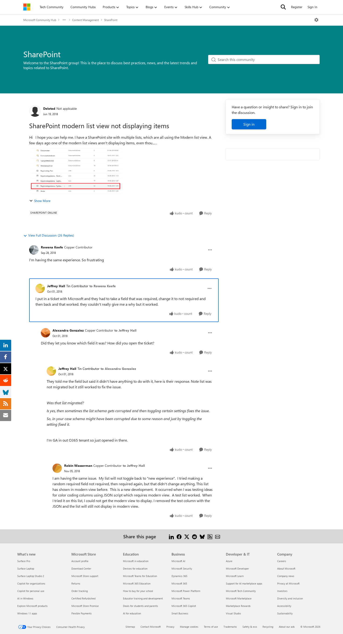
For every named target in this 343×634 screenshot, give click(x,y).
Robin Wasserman (78, 465)
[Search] (283, 7)
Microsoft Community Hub (39, 20)
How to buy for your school (138, 591)
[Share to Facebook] (179, 536)
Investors (282, 591)
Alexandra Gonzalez (68, 330)
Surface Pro (23, 561)
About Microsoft (286, 568)
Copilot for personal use (30, 591)
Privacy (170, 626)
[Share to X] (186, 536)
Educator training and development (143, 598)
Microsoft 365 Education (136, 583)
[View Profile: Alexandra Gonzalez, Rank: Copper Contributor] (45, 332)
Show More (42, 200)
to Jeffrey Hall (125, 330)
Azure (229, 561)
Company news (285, 576)
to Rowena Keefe (102, 286)
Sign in (249, 124)
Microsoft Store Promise (85, 606)
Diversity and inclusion (290, 598)
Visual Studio (233, 613)
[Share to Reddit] (194, 536)
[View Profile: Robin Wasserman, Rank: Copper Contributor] (57, 468)
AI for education (132, 613)
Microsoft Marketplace (239, 598)
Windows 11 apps (27, 613)
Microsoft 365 (179, 583)
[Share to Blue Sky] (202, 536)
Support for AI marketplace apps (244, 583)
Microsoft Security (182, 568)
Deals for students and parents (140, 606)
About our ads (287, 626)
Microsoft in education (135, 561)
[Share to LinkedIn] (171, 536)
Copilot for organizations (31, 583)
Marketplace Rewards (238, 606)
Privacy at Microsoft (288, 583)
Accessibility (284, 606)
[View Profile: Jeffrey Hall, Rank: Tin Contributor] (40, 288)
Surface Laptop (25, 568)
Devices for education (135, 568)
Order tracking (79, 591)
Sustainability (285, 613)
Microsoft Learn (235, 576)
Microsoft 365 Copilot (184, 606)
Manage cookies (189, 626)
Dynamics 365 (179, 576)
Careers (281, 561)
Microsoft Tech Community (241, 591)
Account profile (79, 561)
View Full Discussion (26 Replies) (51, 235)
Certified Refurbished (83, 598)
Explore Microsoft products (32, 606)
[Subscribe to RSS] (209, 536)
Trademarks (230, 626)
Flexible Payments (81, 613)
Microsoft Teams (181, 598)
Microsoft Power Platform (186, 591)
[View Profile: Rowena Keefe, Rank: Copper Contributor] (33, 250)
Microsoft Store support (84, 576)
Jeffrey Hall (56, 286)
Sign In (312, 7)
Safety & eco (249, 626)
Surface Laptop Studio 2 (30, 576)
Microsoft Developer (237, 568)
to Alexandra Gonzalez (118, 368)
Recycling (267, 626)
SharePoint (110, 20)
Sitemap (130, 626)
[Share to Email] (217, 536)
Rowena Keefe (52, 247)
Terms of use (211, 626)
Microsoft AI (178, 561)
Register (296, 7)
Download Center (81, 568)
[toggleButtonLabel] (316, 20)
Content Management (85, 20)
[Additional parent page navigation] (64, 20)
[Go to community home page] (26, 7)
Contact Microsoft (150, 626)
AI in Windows (25, 598)
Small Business (180, 613)
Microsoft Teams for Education (140, 576)
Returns (75, 583)
